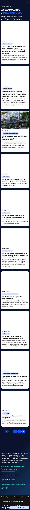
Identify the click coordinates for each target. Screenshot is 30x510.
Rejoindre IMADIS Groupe (8, 480)
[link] (2, 487)
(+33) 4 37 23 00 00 (9, 470)
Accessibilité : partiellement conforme (12, 501)
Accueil (3, 6)
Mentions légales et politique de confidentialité (15, 497)
